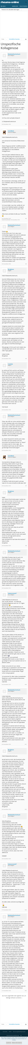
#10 (26, 684)
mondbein (11, 131)
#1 (26, 124)
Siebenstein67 (12, 593)
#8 (26, 545)
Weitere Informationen (17, 1042)
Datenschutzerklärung (13, 1035)
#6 (26, 450)
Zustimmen (8, 1042)
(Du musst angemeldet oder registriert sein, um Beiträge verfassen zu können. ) (14, 997)
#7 (26, 485)
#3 (26, 264)
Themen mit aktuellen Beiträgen (10, 9)
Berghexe (11, 269)
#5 (26, 409)
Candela (10, 364)
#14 (26, 910)
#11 (26, 744)
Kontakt (5, 1031)
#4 (26, 358)
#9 (26, 588)
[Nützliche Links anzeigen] (25, 39)
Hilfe (10, 1031)
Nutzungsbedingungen (19, 1031)
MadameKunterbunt (14, 54)
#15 (26, 990)
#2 (26, 218)
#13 (26, 858)
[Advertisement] (14, 25)
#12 (26, 809)
